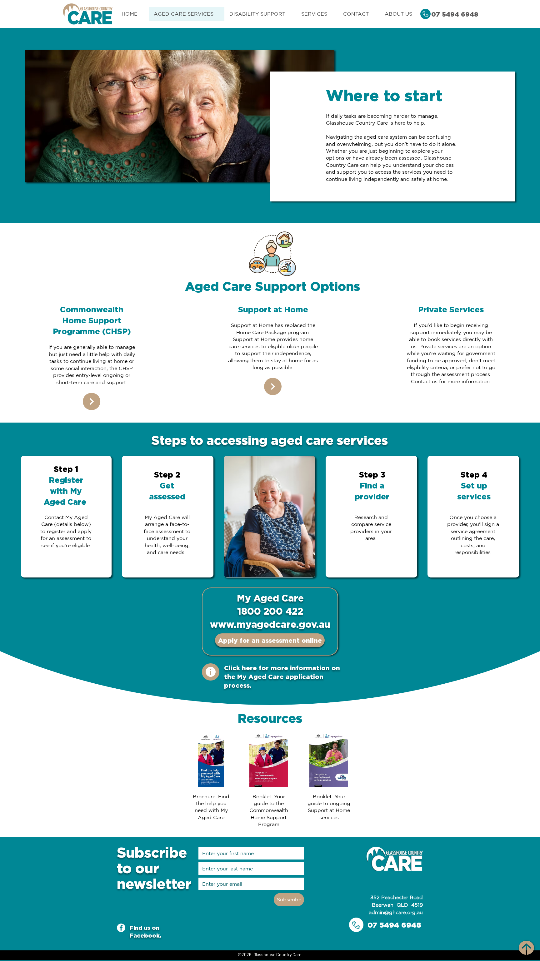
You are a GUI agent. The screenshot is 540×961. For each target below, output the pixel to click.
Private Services (451, 309)
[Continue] (91, 401)
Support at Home (273, 309)
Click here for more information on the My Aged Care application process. (282, 676)
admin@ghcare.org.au (396, 912)
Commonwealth (91, 309)
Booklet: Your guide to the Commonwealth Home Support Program (268, 810)
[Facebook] (121, 928)
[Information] (210, 672)
